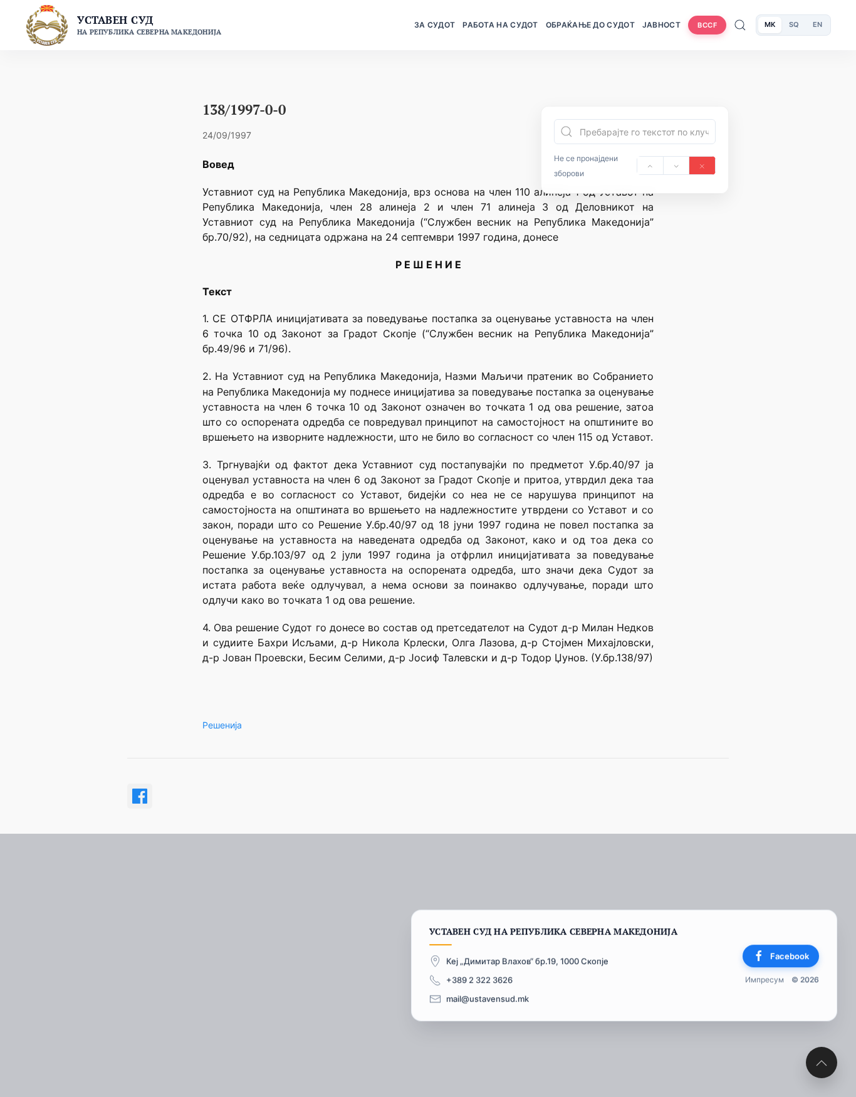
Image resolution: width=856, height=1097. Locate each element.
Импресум (764, 979)
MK (770, 24)
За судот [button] (434, 24)
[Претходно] (650, 165)
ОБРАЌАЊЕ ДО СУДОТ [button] (590, 24)
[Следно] (676, 165)
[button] (821, 1062)
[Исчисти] (702, 165)
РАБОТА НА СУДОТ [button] (500, 24)
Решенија (222, 725)
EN (817, 24)
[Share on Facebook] (139, 796)
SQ (794, 24)
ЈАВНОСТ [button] (661, 24)
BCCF (707, 25)
